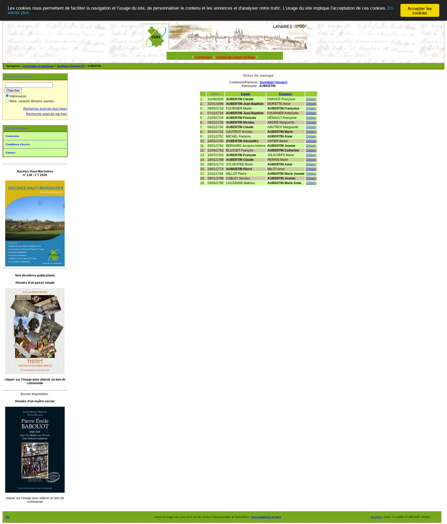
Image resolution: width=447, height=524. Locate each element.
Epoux (245, 94)
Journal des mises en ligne (235, 57)
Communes (203, 57)
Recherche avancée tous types (45, 109)
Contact (10, 152)
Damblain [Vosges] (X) (71, 65)
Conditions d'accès (18, 144)
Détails (311, 99)
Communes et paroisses (38, 65)
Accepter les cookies (420, 10)
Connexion (12, 136)
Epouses (285, 94)
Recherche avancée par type (46, 114)
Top (7, 517)
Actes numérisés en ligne (266, 517)
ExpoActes (376, 517)
